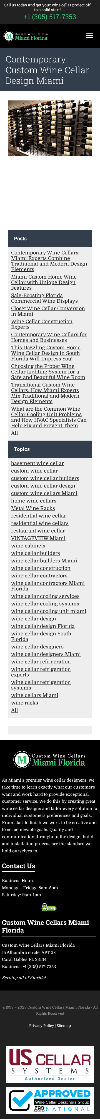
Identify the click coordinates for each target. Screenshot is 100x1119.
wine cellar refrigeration (41, 662)
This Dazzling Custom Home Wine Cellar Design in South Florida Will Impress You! (46, 353)
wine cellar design (33, 619)
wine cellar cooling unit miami (48, 611)
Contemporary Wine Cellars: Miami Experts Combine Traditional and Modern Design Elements (49, 261)
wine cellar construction (41, 568)
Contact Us (18, 865)
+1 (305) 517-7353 (50, 16)
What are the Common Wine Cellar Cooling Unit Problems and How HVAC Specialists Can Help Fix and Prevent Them (49, 417)
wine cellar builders (35, 553)
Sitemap (64, 1026)
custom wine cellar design (43, 486)
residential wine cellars (40, 523)
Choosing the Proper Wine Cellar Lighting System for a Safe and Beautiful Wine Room (48, 371)
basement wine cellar (37, 463)
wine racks (24, 703)
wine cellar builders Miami (44, 561)
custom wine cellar (34, 471)
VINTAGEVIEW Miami (38, 538)
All (14, 433)
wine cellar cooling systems (45, 604)
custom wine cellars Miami (44, 493)
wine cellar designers (37, 647)
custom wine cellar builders (45, 478)
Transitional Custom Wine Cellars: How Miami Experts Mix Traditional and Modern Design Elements (45, 393)
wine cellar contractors (39, 576)
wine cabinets (28, 546)
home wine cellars (33, 501)
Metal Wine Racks (33, 508)
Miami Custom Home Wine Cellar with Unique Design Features (44, 282)
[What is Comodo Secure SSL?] (49, 907)
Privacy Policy (42, 1026)
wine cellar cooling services (45, 596)
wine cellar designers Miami (46, 654)
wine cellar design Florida (43, 626)
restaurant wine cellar (38, 531)
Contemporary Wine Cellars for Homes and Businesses (49, 337)
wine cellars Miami (34, 695)
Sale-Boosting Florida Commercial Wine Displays (44, 298)
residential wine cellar (38, 516)
